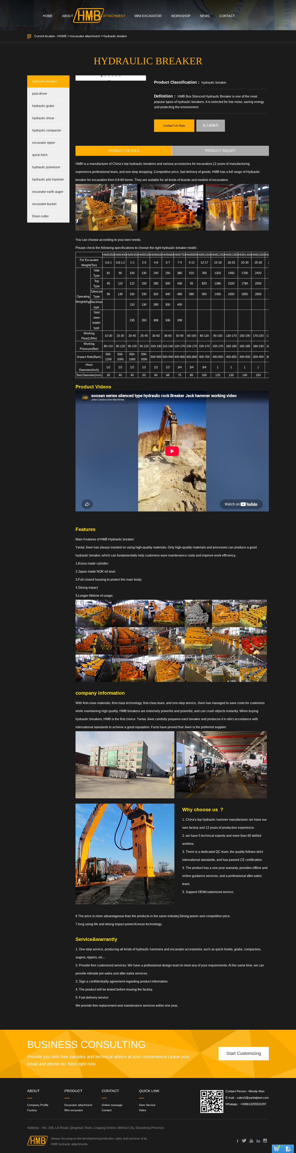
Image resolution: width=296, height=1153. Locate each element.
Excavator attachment (78, 1105)
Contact (107, 1110)
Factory (32, 1110)
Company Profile (37, 1105)
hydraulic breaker (115, 36)
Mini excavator (73, 1110)
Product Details (124, 150)
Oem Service (147, 1105)
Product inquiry (220, 150)
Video (142, 1110)
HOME (62, 36)
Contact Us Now (174, 125)
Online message (112, 1105)
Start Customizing (243, 1053)
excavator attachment (85, 36)
